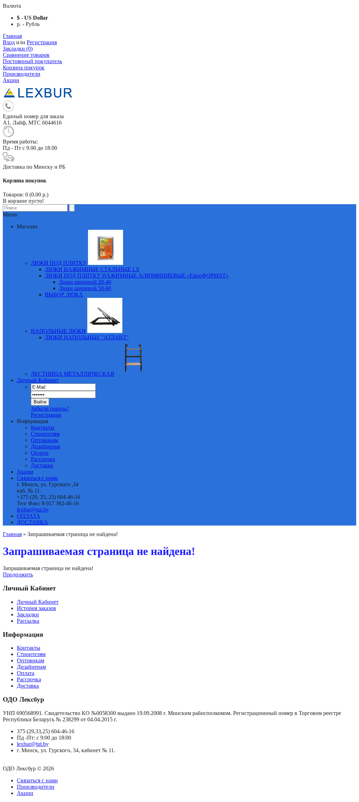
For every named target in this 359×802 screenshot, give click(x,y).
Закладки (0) (18, 49)
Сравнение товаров (26, 55)
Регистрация (42, 42)
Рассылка (28, 621)
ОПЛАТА (28, 516)
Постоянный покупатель (32, 61)
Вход (9, 42)
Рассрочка (43, 459)
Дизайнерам (45, 446)
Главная (12, 36)
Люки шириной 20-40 (85, 282)
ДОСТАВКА (32, 522)
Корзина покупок (24, 68)
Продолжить (18, 574)
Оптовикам (44, 440)
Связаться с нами (37, 478)
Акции (11, 80)
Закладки (28, 614)
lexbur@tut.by (33, 510)
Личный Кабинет (38, 380)
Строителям (45, 434)
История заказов (36, 608)
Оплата (39, 453)
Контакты (42, 427)
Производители (21, 74)
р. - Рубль (28, 24)
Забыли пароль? (50, 409)
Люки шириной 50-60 (85, 288)
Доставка (42, 465)
